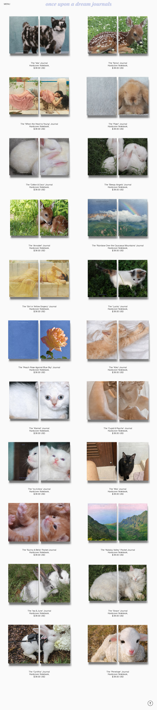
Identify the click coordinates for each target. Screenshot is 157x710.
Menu (7, 4)
